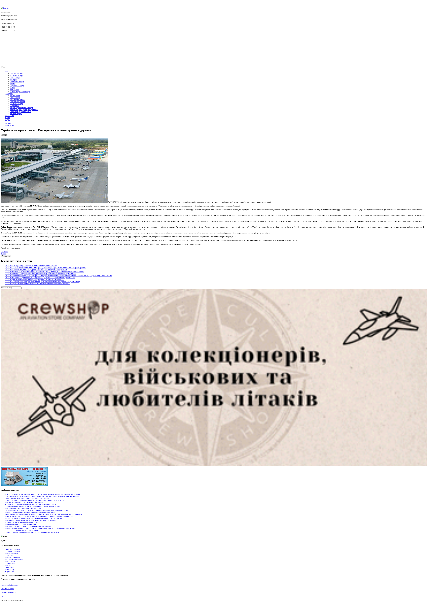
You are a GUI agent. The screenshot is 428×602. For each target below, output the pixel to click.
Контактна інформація (9, 585)
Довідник (9, 94)
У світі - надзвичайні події (20, 92)
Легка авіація (15, 78)
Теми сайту (9, 567)
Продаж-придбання (12, 557)
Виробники (14, 106)
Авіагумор (9, 555)
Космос (12, 84)
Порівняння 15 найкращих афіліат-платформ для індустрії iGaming (30, 520)
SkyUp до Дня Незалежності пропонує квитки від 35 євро (27, 498)
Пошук (8, 565)
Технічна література (13, 549)
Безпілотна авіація (17, 82)
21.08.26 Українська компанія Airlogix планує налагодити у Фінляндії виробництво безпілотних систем (44, 272)
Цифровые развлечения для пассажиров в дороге (24, 502)
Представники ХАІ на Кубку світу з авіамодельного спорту (28, 526)
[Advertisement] (68, 49)
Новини (8, 72)
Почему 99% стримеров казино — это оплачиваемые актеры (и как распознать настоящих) (39, 528)
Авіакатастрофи (16, 114)
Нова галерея (10, 561)
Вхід (2, 596)
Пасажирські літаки (17, 102)
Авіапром (13, 80)
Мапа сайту (9, 569)
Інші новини (14, 90)
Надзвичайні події (17, 86)
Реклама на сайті (7, 589)
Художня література (13, 551)
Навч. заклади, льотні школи (20, 112)
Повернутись (6, 256)
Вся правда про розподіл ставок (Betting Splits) (23, 508)
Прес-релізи (9, 116)
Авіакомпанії (15, 96)
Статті (7, 118)
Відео (7, 120)
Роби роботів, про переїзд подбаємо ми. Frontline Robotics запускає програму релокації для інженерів (43, 514)
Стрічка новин (10, 571)
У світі (12, 88)
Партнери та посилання (14, 559)
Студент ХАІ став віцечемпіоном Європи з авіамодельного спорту (30, 504)
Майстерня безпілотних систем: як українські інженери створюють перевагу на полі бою (39, 516)
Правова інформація (8, 592)
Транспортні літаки (17, 100)
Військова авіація (16, 76)
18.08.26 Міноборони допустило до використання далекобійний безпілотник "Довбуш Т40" (40, 278)
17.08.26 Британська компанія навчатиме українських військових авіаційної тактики (37, 284)
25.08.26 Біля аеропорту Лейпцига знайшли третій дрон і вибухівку (31, 266)
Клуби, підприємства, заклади (21, 108)
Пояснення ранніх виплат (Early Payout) (20, 524)
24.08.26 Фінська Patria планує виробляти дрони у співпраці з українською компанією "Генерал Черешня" (45, 268)
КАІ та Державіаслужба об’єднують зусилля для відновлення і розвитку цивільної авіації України (42, 494)
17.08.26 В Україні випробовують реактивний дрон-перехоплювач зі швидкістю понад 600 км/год (42, 282)
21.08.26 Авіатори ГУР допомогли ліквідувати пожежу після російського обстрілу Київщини (40, 274)
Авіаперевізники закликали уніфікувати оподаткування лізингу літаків (32, 506)
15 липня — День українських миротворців (22, 530)
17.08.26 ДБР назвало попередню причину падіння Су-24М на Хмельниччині (34, 280)
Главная (8, 123)
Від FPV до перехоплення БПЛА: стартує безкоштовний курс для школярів (34, 518)
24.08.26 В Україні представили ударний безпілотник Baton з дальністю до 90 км (36, 270)
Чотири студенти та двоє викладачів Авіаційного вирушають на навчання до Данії (36, 510)
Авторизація (10, 563)
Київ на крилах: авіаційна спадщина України (22, 522)
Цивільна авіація (16, 74)
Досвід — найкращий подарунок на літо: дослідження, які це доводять (32, 532)
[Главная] (4, 8)
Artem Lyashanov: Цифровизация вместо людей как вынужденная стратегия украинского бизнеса (42, 496)
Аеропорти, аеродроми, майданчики (24, 110)
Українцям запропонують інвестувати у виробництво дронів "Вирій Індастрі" (35, 500)
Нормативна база (11, 553)
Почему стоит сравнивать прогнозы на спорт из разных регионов (30, 512)
